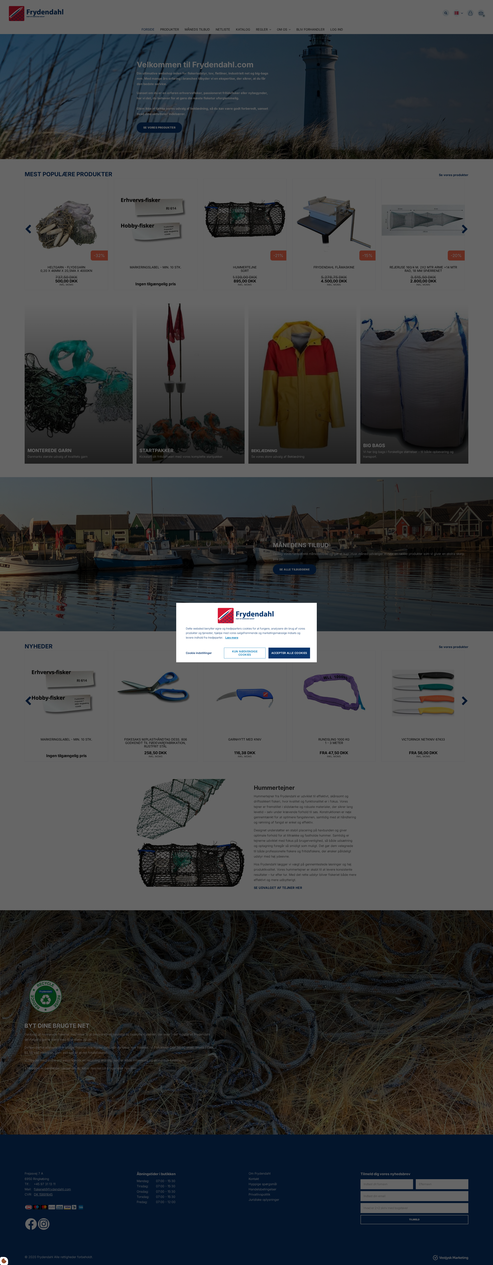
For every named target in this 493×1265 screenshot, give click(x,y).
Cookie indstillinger (199, 653)
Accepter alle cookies (289, 653)
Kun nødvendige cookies (245, 653)
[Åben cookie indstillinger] (4, 1261)
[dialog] (246, 632)
